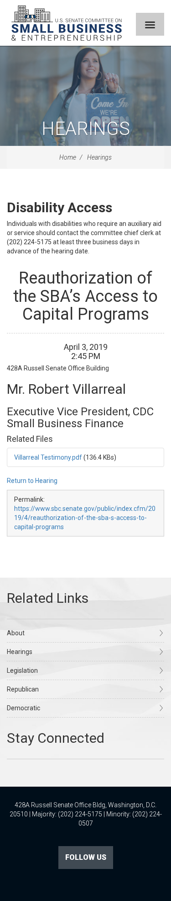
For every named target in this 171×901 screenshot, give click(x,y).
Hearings (85, 128)
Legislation (22, 670)
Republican (23, 689)
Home (67, 157)
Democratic (23, 708)
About (16, 633)
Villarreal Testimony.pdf (48, 457)
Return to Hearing (32, 480)
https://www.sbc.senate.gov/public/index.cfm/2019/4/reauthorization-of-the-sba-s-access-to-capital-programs (84, 518)
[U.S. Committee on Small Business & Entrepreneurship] (66, 23)
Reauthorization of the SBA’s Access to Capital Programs (85, 296)
